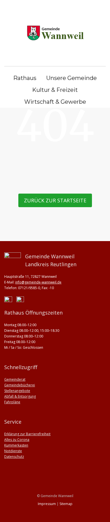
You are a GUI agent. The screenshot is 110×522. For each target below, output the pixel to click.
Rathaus (24, 78)
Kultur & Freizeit (55, 89)
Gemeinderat (14, 379)
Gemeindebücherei (19, 385)
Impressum (47, 503)
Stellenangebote (17, 390)
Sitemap (66, 503)
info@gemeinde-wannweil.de (38, 282)
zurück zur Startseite (55, 200)
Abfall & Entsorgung (20, 396)
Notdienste (13, 451)
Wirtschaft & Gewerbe (55, 101)
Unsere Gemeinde (71, 78)
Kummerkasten (16, 445)
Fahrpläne (12, 402)
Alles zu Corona (16, 439)
